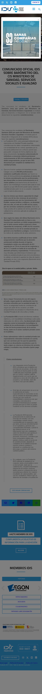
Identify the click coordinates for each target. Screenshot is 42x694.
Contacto (35, 2)
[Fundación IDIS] (13, 9)
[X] (7, 2)
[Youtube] (11, 2)
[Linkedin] (16, 2)
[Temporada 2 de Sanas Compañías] (21, 39)
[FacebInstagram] (3, 2)
